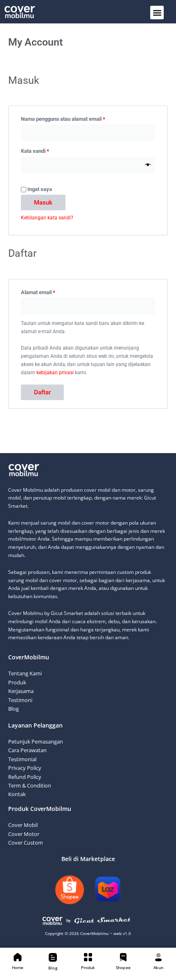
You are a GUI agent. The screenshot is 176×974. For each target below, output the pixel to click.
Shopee (123, 967)
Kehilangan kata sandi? (47, 218)
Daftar (42, 392)
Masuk (43, 202)
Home (17, 967)
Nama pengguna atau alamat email (69, 118)
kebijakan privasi (55, 372)
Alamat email (44, 291)
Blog (52, 968)
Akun (158, 967)
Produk (88, 967)
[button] (157, 12)
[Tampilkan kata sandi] (148, 165)
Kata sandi (41, 150)
